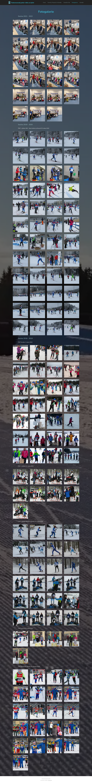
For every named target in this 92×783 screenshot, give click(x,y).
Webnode (50, 780)
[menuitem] (45, 2)
